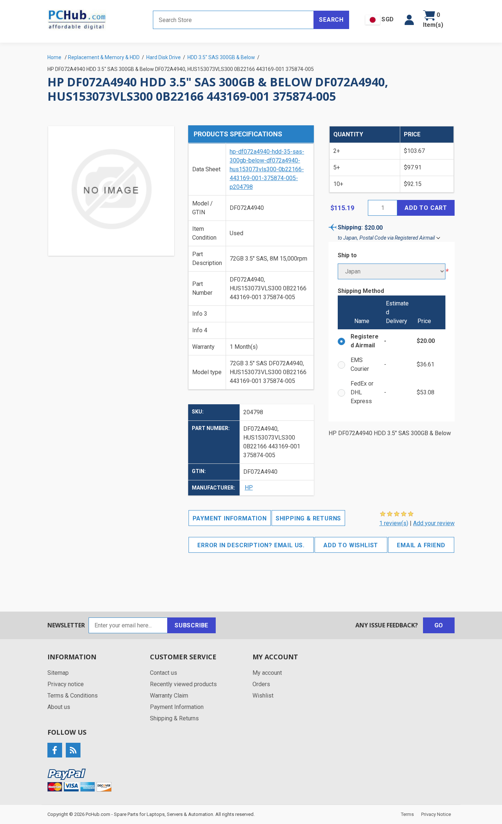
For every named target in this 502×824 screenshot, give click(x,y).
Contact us (163, 672)
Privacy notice (65, 684)
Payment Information (230, 518)
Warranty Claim (169, 695)
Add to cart (426, 207)
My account (267, 672)
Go (439, 625)
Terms (407, 814)
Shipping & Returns (308, 518)
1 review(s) (393, 523)
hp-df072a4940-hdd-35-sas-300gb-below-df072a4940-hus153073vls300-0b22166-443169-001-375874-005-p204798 (267, 169)
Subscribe (191, 625)
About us (58, 706)
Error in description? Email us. (251, 545)
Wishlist (262, 695)
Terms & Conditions (72, 695)
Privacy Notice (436, 814)
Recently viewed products (183, 684)
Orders (261, 684)
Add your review (434, 523)
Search (331, 19)
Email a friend (421, 545)
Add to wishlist (350, 545)
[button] (409, 20)
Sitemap (58, 672)
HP (249, 487)
